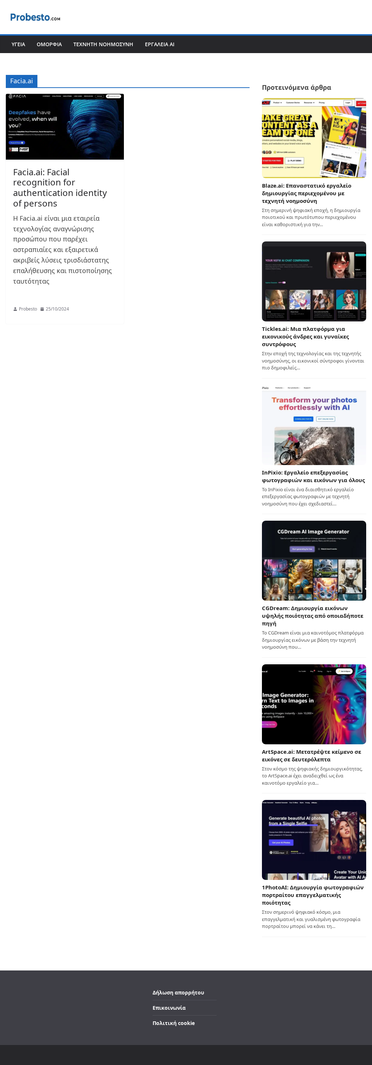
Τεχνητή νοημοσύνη (103, 44)
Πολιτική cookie (174, 1023)
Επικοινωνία (169, 1007)
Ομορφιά (49, 44)
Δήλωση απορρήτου (178, 992)
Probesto (28, 309)
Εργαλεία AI (159, 44)
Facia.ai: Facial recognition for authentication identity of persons (60, 187)
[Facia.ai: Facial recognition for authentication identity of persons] (65, 127)
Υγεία (18, 44)
